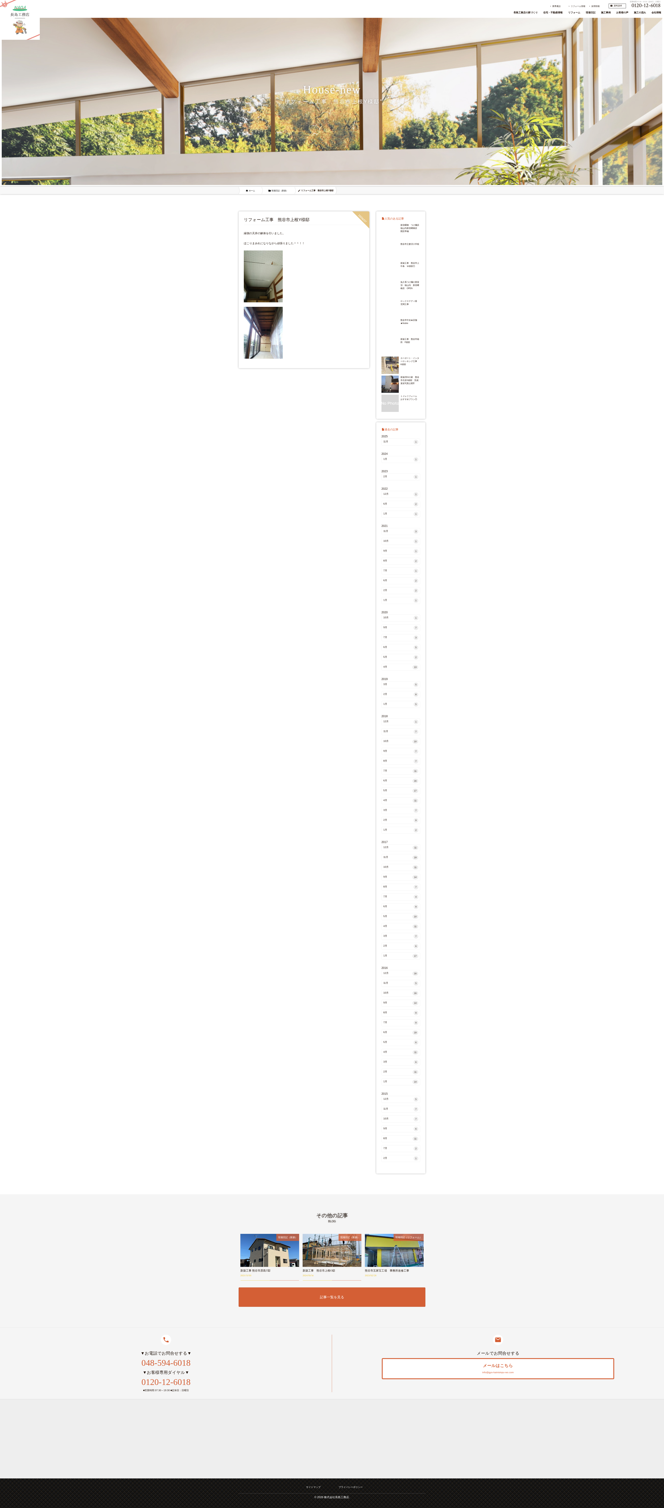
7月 (400, 570)
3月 (400, 684)
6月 (400, 503)
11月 (400, 441)
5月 (400, 657)
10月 (400, 541)
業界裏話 (555, 6)
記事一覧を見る (332, 1297)
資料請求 (616, 5)
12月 (400, 494)
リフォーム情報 (576, 6)
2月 (400, 476)
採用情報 (594, 6)
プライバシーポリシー (351, 1487)
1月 (400, 459)
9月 (400, 550)
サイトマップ (313, 1487)
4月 (400, 666)
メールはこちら (498, 1368)
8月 (400, 560)
